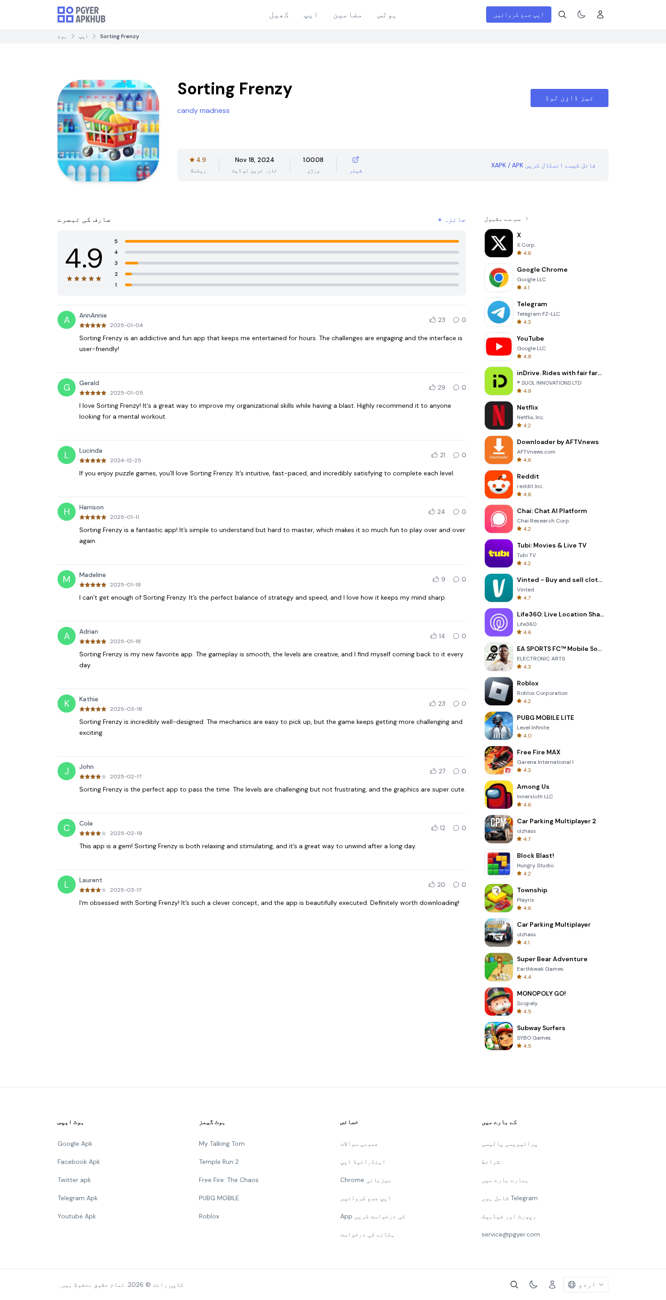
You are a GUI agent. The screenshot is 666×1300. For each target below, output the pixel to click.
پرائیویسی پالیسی (510, 1143)
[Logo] (82, 14)
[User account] (600, 14)
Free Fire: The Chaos (229, 1180)
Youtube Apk (77, 1216)
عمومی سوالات (359, 1143)
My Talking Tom (222, 1143)
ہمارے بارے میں (505, 1180)
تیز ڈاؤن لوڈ (569, 98)
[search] (562, 14)
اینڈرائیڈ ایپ (363, 1162)
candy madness (203, 110)
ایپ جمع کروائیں (518, 14)
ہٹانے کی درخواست (367, 1234)
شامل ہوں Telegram (510, 1198)
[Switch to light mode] (581, 14)
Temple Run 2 (219, 1162)
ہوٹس (387, 14)
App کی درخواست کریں (372, 1216)
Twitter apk (74, 1180)
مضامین (348, 14)
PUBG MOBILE (219, 1198)
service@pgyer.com (511, 1234)
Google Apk (75, 1143)
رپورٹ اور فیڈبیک (509, 1216)
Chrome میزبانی (365, 1180)
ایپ (311, 14)
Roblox (209, 1216)
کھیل (279, 14)
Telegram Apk (78, 1198)
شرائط (491, 1162)
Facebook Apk (79, 1162)
